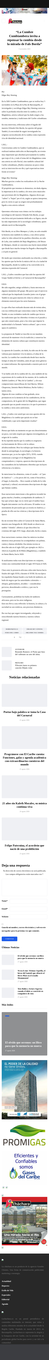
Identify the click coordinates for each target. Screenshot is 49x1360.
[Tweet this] (31, 637)
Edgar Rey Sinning (35, 629)
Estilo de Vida (7, 1290)
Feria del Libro (12, 632)
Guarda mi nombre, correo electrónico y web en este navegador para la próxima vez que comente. (24, 929)
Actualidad (6, 1281)
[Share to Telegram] (42, 637)
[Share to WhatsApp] (39, 637)
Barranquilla (12, 629)
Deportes (5, 1286)
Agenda (5, 1304)
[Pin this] (36, 637)
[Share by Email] (45, 637)
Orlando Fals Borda (35, 632)
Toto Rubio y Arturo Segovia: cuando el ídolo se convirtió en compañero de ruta (30, 991)
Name (5, 901)
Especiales (6, 1295)
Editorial (5, 1299)
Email (5, 909)
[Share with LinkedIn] (33, 637)
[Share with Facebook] (28, 637)
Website (5, 917)
